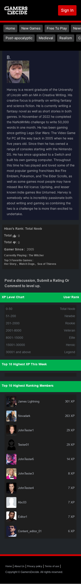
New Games (30, 28)
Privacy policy (34, 566)
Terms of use (52, 566)
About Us (19, 566)
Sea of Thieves (46, 264)
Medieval (46, 38)
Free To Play (57, 28)
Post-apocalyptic (19, 38)
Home (10, 28)
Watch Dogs (27, 264)
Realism (65, 38)
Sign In (67, 10)
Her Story (10, 264)
